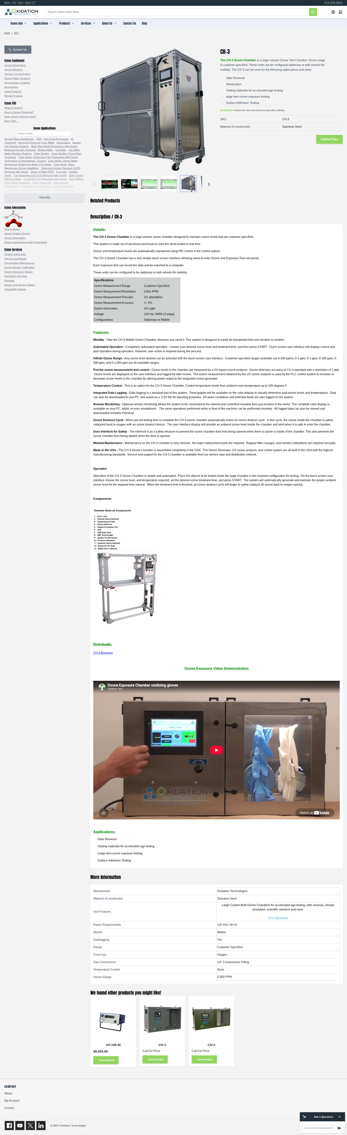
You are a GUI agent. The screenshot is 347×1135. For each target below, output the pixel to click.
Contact (9, 1108)
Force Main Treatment (17, 182)
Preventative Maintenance (19, 263)
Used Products (12, 91)
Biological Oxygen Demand (20, 149)
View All (44, 197)
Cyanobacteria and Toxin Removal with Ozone (40, 175)
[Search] (313, 12)
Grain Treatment (41, 182)
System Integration (15, 254)
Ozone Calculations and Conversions (25, 242)
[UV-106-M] (113, 1019)
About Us (107, 23)
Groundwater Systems (17, 82)
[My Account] (333, 12)
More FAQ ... (11, 120)
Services (86, 23)
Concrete (61, 171)
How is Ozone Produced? (19, 112)
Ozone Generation (15, 237)
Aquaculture (63, 142)
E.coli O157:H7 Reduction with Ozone (45, 179)
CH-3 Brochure (103, 653)
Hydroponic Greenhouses (36, 186)
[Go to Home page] (21, 12)
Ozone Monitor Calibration (19, 267)
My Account (11, 1100)
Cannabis (60, 149)
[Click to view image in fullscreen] (151, 109)
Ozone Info (17, 23)
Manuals (9, 280)
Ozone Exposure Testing (18, 271)
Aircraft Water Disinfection (19, 139)
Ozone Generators (15, 65)
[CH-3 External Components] (216, 566)
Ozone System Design (17, 233)
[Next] (209, 184)
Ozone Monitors (13, 69)
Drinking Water (12, 179)
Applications (41, 23)
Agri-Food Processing (56, 139)
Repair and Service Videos (19, 284)
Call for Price (329, 139)
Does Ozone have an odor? (20, 116)
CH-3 (16, 33)
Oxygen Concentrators (17, 73)
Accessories (11, 87)
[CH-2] (211, 1019)
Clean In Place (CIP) (42, 171)
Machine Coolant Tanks (67, 189)
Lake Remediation (63, 186)
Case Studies (41, 153)
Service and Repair (15, 258)
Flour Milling (76, 179)
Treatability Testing (15, 289)
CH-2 (211, 1045)
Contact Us (129, 23)
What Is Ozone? (13, 107)
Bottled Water (45, 149)
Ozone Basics (12, 229)
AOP (39, 139)
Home (7, 33)
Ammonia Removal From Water (36, 142)
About (8, 1093)
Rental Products (13, 95)
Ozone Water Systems (17, 78)
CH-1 (162, 1045)
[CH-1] (162, 1019)
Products (64, 23)
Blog (144, 23)
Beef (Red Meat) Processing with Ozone (54, 146)
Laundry (9, 189)
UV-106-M (113, 1045)
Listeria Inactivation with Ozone (34, 189)
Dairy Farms (76, 175)
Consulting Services (15, 276)
